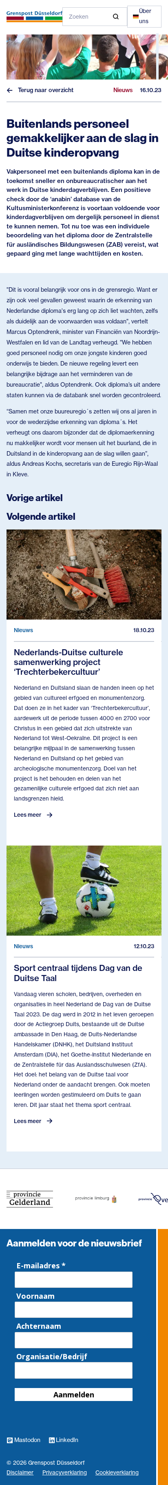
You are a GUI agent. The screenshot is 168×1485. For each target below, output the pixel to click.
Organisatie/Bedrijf (51, 1356)
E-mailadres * (41, 1265)
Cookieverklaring (117, 1472)
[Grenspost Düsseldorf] (34, 17)
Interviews (30, 98)
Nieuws (25, 82)
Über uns (145, 16)
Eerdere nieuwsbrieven (51, 115)
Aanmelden (73, 1394)
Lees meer (27, 814)
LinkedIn (67, 1440)
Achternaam (38, 1326)
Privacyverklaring (64, 1472)
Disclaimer (20, 1472)
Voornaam (35, 1296)
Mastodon (27, 1440)
